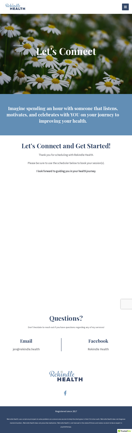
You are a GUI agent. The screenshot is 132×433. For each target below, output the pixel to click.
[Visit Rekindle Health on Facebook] (65, 394)
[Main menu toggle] (125, 7)
